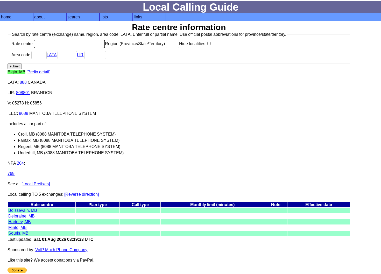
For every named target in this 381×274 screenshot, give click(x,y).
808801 (23, 92)
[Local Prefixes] (36, 184)
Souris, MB (18, 233)
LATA (52, 55)
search (73, 17)
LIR (80, 55)
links (138, 17)
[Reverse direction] (81, 194)
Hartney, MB (19, 222)
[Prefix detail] (38, 72)
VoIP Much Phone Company (61, 250)
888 (23, 82)
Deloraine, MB (21, 216)
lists (104, 17)
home (6, 17)
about (39, 17)
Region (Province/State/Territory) (135, 43)
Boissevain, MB (22, 210)
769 (11, 173)
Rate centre (22, 43)
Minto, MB (17, 227)
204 (20, 163)
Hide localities (192, 43)
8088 (23, 113)
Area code (21, 55)
